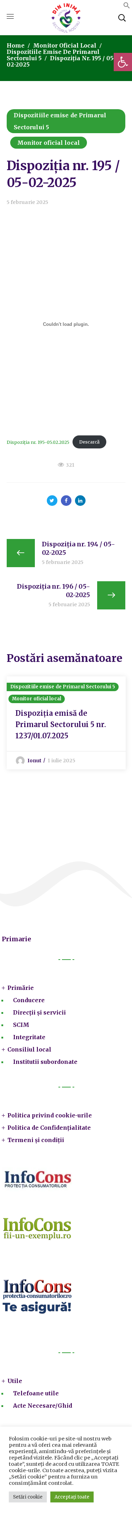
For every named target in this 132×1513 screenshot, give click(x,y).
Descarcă (89, 442)
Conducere (29, 1000)
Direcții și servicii (39, 1012)
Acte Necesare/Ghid (42, 1405)
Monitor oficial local (64, 45)
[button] (123, 62)
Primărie (20, 987)
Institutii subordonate (45, 1061)
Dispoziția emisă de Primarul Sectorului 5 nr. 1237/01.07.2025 (60, 724)
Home (16, 45)
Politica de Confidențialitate (49, 1127)
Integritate (29, 1037)
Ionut (34, 760)
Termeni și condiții (35, 1139)
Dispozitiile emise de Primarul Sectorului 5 (60, 121)
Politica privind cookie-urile (49, 1115)
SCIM (21, 1024)
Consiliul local (29, 1049)
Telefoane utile (36, 1393)
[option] (66, 722)
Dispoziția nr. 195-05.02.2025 (38, 442)
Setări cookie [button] (28, 1497)
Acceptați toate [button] (72, 1497)
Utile (14, 1380)
